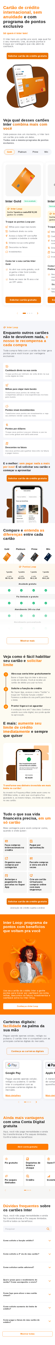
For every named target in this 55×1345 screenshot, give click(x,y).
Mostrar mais (27, 640)
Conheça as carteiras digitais (27, 1051)
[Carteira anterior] (19, 1102)
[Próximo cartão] (38, 313)
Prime (35, 152)
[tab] (24, 313)
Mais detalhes (13, 1095)
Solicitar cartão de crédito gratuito (27, 56)
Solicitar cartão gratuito (23, 300)
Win (46, 152)
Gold (9, 152)
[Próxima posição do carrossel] (50, 1190)
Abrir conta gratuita (27, 1147)
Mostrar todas (27, 1334)
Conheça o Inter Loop (27, 1006)
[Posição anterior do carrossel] (5, 1190)
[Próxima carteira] (36, 1102)
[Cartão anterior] (17, 313)
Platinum (22, 152)
